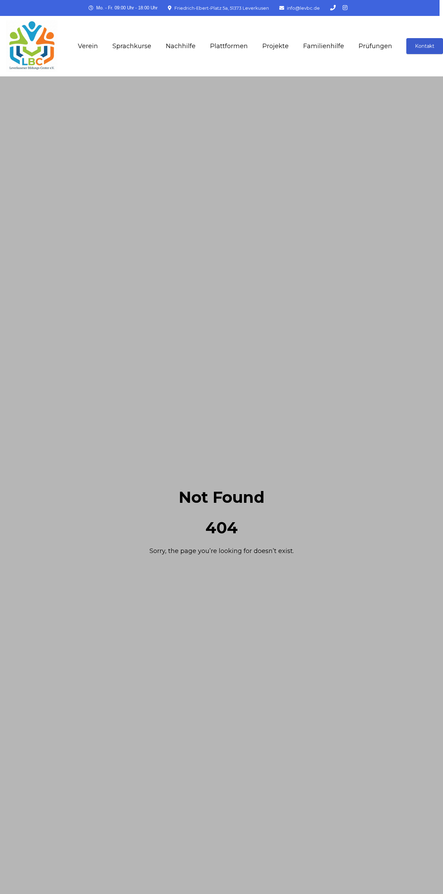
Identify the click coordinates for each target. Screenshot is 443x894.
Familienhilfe (323, 46)
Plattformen (229, 46)
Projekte (275, 46)
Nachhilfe (181, 46)
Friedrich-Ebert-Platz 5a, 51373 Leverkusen (221, 8)
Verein (88, 46)
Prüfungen (375, 46)
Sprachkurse (131, 46)
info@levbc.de (303, 8)
